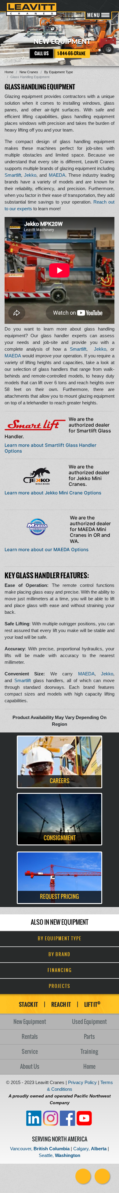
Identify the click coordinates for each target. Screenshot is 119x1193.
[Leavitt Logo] (31, 9)
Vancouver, (40, 1148)
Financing (60, 970)
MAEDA (57, 175)
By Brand (59, 954)
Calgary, (89, 1148)
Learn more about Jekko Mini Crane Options (53, 493)
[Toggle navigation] (98, 15)
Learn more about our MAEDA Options (46, 549)
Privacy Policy (82, 1082)
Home (9, 72)
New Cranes (29, 72)
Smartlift (13, 175)
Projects (59, 986)
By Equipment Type (58, 72)
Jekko (30, 175)
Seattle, (59, 1155)
